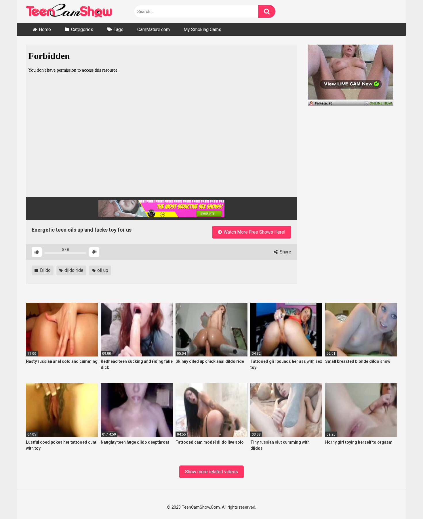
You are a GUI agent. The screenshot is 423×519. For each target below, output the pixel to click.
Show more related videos (211, 471)
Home (45, 29)
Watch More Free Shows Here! (253, 232)
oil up (102, 270)
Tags (118, 29)
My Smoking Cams (202, 29)
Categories (82, 29)
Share (285, 252)
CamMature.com (153, 29)
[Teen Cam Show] (69, 11)
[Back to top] (403, 501)
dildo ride (73, 270)
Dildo (45, 270)
